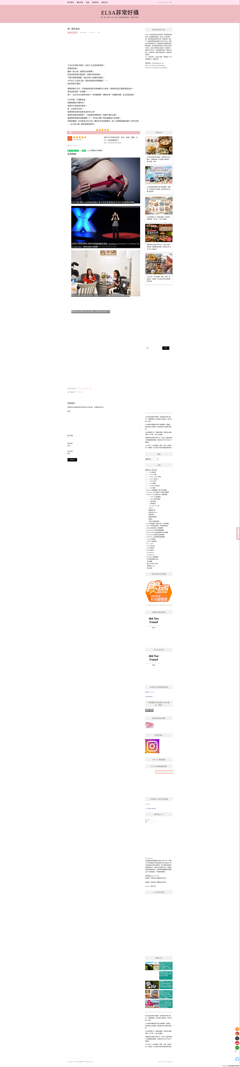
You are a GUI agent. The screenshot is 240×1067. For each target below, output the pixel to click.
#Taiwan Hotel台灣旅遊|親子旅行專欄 (157, 532)
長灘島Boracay (151, 566)
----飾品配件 (152, 503)
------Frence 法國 (151, 474)
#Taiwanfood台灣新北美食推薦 (155, 534)
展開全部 (147, 470)
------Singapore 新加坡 (153, 485)
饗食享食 (80, 2)
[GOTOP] (237, 1059)
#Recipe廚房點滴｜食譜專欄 (155, 528)
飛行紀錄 (149, 568)
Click (238, 533)
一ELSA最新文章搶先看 (150, 808)
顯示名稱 (70, 437)
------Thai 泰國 (151, 488)
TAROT (151, 508)
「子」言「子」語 (72, 32)
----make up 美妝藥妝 (155, 497)
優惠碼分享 (152, 510)
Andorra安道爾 (151, 539)
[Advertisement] (104, 50)
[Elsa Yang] (150, 839)
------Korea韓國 (151, 483)
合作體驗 (149, 561)
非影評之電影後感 (154, 521)
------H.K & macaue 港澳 (154, 476)
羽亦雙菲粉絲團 (148, 696)
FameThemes (169, 1061)
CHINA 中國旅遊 (152, 541)
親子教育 (71, 2)
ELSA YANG (83, 32)
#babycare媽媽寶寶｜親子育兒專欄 (157, 490)
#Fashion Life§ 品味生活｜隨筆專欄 (157, 494)
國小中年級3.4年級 (152, 563)
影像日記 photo (153, 512)
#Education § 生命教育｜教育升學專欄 (158, 492)
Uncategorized (150, 554)
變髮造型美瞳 (152, 517)
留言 (69, 411)
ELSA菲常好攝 (120, 13)
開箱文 (151, 519)
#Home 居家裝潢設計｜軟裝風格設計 (157, 525)
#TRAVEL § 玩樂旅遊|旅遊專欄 (156, 537)
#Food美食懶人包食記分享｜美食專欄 (158, 523)
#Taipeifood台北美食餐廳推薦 (155, 530)
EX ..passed (150, 543)
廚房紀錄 (95, 2)
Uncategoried (150, 552)
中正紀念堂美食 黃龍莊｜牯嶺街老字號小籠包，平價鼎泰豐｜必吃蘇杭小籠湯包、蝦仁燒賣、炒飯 (158, 419)
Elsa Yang (147, 804)
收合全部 (154, 470)
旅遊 (87, 2)
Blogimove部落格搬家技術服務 (230, 1066)
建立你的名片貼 (148, 858)
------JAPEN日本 (151, 481)
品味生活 (104, 2)
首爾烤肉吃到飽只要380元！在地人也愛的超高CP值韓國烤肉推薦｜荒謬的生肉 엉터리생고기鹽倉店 (158, 440)
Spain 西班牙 (150, 548)
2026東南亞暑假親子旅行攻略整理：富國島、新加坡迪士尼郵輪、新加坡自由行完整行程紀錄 (158, 427)
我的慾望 (151, 514)
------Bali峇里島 (151, 472)
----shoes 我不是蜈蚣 (154, 499)
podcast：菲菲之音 (150, 886)
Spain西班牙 (150, 550)
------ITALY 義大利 (152, 479)
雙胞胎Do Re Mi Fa (149, 692)
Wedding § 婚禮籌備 (152, 557)
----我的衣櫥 (152, 501)
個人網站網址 (70, 452)
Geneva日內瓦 (151, 546)
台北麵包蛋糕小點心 (153, 559)
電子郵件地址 (70, 444)
